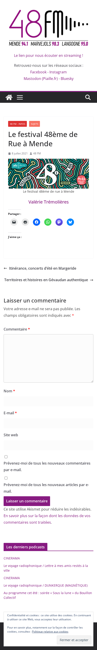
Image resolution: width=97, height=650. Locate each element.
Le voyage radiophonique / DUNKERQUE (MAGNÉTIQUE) (46, 585)
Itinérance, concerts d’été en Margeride (42, 268)
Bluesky (67, 78)
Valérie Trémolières (48, 202)
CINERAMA (12, 558)
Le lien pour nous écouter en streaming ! (48, 55)
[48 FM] (9, 97)
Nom (9, 391)
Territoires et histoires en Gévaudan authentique (46, 279)
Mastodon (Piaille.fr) (41, 78)
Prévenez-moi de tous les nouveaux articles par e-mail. (46, 488)
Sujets (34, 123)
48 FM (37, 153)
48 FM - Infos (17, 123)
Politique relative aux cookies (50, 631)
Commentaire (17, 329)
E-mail (10, 412)
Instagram (58, 72)
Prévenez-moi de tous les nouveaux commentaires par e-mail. (47, 466)
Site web (11, 434)
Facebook (38, 72)
